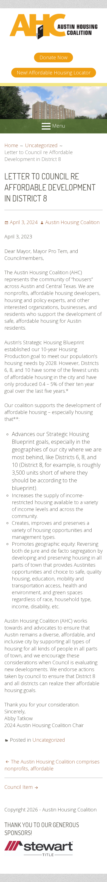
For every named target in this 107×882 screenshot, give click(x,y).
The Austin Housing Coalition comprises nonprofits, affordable (52, 765)
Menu (58, 125)
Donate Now (53, 57)
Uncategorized (48, 739)
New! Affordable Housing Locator (54, 72)
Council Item (18, 787)
